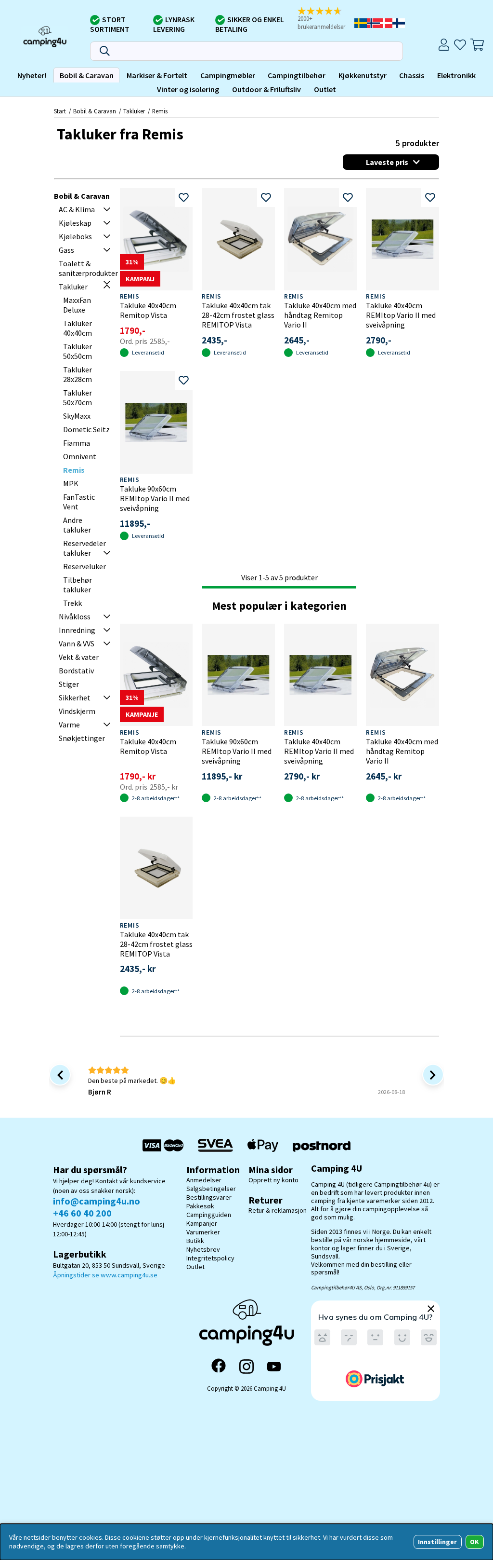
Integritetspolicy (210, 1258)
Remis (160, 111)
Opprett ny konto (273, 1180)
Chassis (411, 75)
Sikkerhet (75, 697)
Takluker (134, 111)
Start (60, 111)
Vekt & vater (79, 657)
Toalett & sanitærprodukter (88, 268)
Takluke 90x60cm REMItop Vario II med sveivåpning (155, 498)
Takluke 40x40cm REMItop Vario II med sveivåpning (401, 315)
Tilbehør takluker (77, 584)
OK (474, 1541)
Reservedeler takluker (84, 548)
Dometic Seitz (86, 429)
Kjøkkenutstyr (362, 75)
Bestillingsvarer (209, 1197)
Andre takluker (77, 524)
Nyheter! (31, 75)
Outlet (325, 89)
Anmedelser (203, 1180)
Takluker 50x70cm (77, 397)
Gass (66, 250)
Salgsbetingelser (211, 1188)
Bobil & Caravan (87, 75)
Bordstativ (76, 670)
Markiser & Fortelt (157, 75)
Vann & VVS (76, 643)
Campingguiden (208, 1214)
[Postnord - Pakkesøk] (321, 1145)
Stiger (69, 684)
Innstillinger (437, 1541)
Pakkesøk (200, 1206)
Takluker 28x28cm (77, 374)
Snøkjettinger (82, 738)
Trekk (72, 603)
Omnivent (79, 456)
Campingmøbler (227, 75)
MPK (70, 483)
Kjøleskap (75, 223)
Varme (69, 724)
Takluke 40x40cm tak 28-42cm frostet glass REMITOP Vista (238, 315)
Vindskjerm (77, 711)
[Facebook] (218, 1366)
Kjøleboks (75, 236)
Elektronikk (456, 75)
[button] (325, 19)
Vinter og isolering (188, 89)
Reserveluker (84, 566)
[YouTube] (274, 1366)
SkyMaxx (77, 416)
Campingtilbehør (296, 75)
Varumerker (203, 1232)
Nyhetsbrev (203, 1249)
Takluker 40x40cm (77, 328)
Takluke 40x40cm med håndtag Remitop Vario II (320, 315)
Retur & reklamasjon (277, 1210)
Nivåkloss (75, 616)
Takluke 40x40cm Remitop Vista (148, 310)
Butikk (195, 1240)
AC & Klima (77, 209)
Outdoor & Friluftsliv (266, 89)
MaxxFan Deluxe (77, 305)
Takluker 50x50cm (77, 351)
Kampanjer (201, 1223)
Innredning (77, 630)
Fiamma (76, 443)
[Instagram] (246, 1366)
